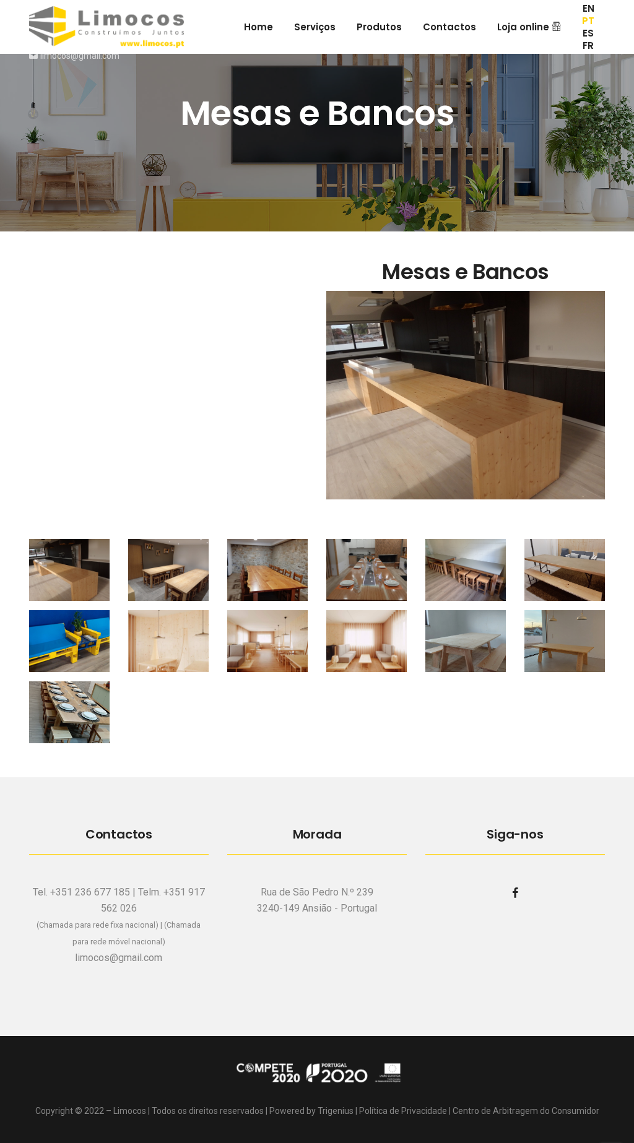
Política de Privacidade (403, 1111)
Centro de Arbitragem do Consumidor (526, 1111)
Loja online (524, 26)
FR (588, 46)
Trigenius (336, 1111)
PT (588, 21)
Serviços (315, 26)
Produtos (379, 26)
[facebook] (515, 892)
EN (588, 8)
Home (258, 26)
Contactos (449, 26)
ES (588, 33)
